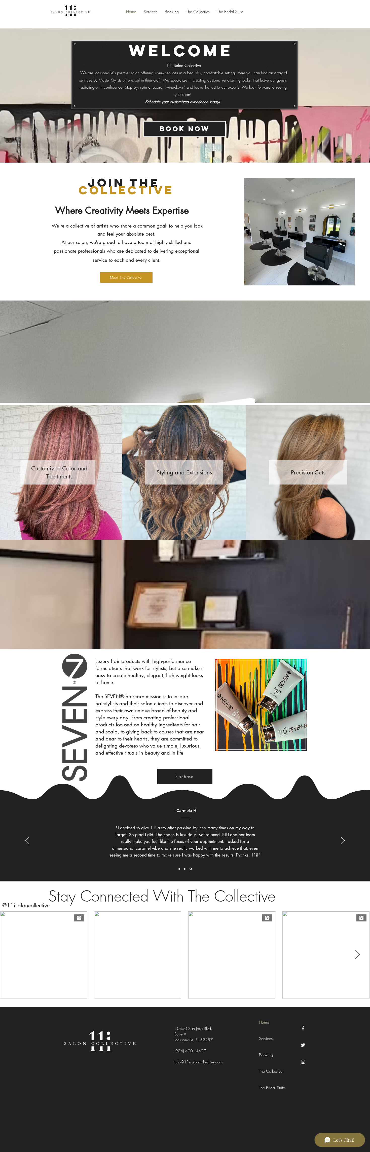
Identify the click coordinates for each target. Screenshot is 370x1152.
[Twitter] (303, 1045)
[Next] (343, 841)
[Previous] (27, 841)
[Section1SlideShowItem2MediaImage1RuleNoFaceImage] (185, 869)
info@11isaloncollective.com (198, 1062)
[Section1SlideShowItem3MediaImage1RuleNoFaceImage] (191, 869)
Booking (266, 1055)
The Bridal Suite (270, 1087)
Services (266, 1038)
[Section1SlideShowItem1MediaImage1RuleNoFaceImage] (179, 869)
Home (264, 1022)
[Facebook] (303, 1028)
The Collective (270, 1071)
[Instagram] (303, 1061)
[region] (261, 705)
